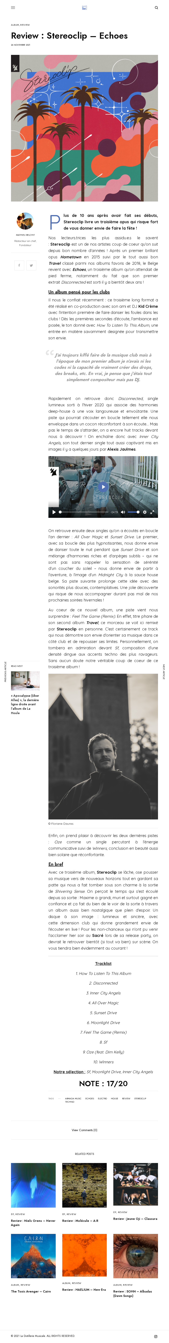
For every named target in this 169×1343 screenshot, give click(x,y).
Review (126, 1099)
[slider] (83, 512)
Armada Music (73, 1099)
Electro (102, 1099)
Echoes (89, 1099)
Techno (69, 1102)
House (114, 1099)
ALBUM (15, 25)
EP (12, 1214)
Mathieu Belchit (25, 235)
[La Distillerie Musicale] (84, 7)
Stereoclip (140, 1099)
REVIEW (25, 25)
